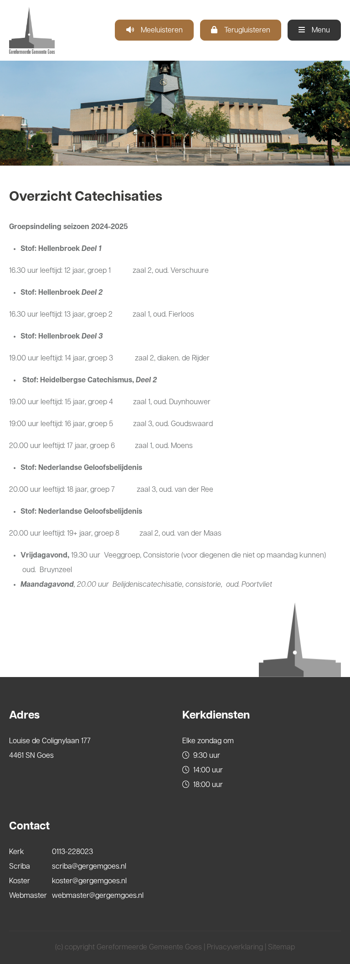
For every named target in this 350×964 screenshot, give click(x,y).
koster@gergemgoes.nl (89, 881)
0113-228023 (72, 852)
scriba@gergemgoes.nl (89, 866)
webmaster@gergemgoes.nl (98, 896)
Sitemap (281, 947)
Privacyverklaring (235, 947)
